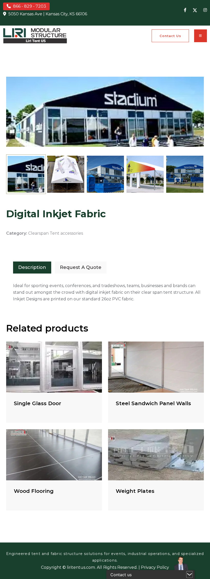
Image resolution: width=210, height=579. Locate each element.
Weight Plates (135, 491)
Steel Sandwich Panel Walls (153, 403)
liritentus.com (81, 567)
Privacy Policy (155, 567)
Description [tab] (32, 267)
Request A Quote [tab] (80, 267)
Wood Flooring (34, 491)
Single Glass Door (37, 403)
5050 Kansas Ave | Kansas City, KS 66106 (47, 14)
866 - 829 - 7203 (29, 6)
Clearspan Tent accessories (55, 233)
